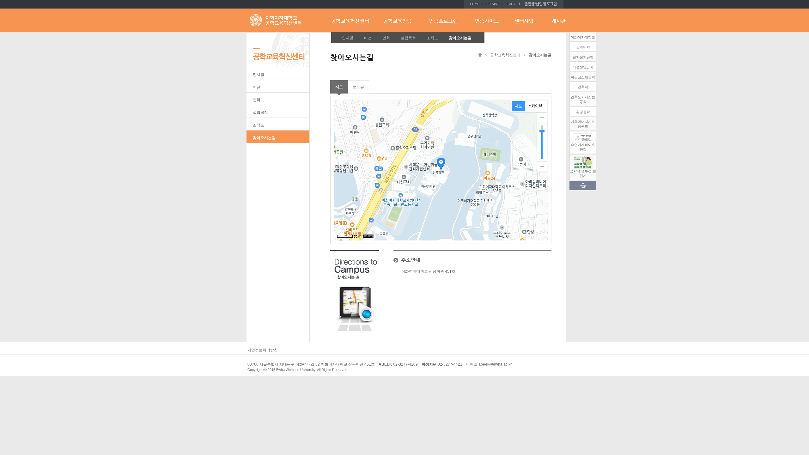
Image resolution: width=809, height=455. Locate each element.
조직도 (432, 38)
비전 (368, 38)
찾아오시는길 (460, 38)
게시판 (558, 21)
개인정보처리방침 (262, 350)
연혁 (386, 38)
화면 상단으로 (582, 185)
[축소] (542, 166)
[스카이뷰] (535, 106)
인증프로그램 (443, 21)
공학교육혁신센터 (350, 21)
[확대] (542, 118)
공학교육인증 (397, 21)
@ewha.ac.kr (500, 364)
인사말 (347, 38)
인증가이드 (487, 21)
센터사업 (523, 21)
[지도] (518, 106)
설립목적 (408, 38)
